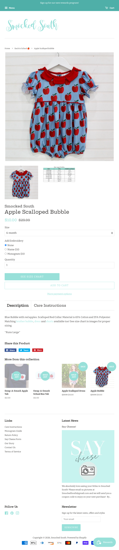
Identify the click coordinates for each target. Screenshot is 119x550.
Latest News (70, 420)
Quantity (10, 259)
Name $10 (13, 249)
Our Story (9, 443)
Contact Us (10, 447)
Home (7, 48)
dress (37, 321)
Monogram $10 (16, 253)
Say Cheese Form (13, 439)
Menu (11, 8)
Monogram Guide (13, 431)
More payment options (59, 293)
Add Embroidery (14, 240)
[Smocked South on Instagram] (17, 513)
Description (18, 305)
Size (7, 227)
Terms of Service (13, 451)
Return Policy (11, 435)
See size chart (32, 276)
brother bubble (24, 321)
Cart (111, 8)
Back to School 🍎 (22, 48)
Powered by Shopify (76, 537)
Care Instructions (50, 305)
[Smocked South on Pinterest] (12, 513)
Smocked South (58, 537)
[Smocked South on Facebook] (6, 513)
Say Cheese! (69, 426)
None (10, 245)
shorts (49, 321)
